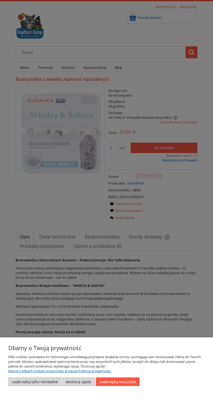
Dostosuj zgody (78, 382)
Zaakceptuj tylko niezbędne (35, 382)
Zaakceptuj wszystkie (117, 382)
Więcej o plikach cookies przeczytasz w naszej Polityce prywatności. (59, 371)
